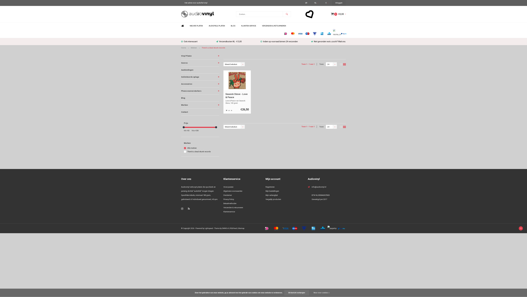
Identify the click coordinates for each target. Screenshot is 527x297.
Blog (233, 26)
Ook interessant (190, 41)
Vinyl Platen (186, 56)
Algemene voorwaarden (232, 191)
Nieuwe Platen (196, 26)
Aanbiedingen (187, 70)
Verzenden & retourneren (233, 208)
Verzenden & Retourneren (274, 26)
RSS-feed (233, 228)
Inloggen (338, 3)
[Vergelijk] (306, 3)
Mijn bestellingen (272, 191)
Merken (194, 48)
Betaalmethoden (229, 203)
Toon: (321, 64)
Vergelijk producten (273, 199)
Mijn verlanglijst (272, 195)
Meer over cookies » (322, 293)
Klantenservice (229, 212)
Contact (184, 112)
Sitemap (241, 228)
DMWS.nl (225, 228)
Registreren (270, 187)
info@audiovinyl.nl (319, 187)
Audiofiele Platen (217, 26)
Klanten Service (248, 26)
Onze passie (228, 187)
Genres (184, 63)
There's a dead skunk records (213, 48)
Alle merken (192, 148)
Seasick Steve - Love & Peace (236, 96)
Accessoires (186, 84)
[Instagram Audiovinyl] (182, 209)
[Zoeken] (287, 14)
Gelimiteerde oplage (190, 77)
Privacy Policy (228, 199)
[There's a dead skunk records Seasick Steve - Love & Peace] (237, 80)
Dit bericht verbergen (296, 293)
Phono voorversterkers (191, 91)
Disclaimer (227, 195)
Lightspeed (209, 228)
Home (182, 26)
